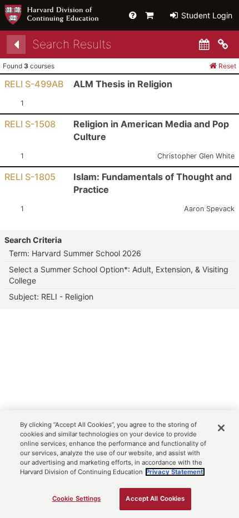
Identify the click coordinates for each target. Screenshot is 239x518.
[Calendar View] (204, 44)
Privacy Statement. (175, 472)
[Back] (16, 44)
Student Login (205, 15)
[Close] (221, 428)
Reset (226, 66)
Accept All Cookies (155, 498)
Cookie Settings (76, 498)
